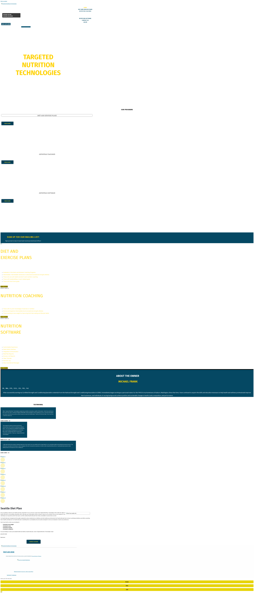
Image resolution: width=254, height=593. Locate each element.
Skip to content (4, 1)
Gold (127, 589)
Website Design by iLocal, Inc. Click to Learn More (23, 571)
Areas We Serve (35, 556)
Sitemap (39, 556)
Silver (127, 585)
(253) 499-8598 (8, 552)
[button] (6, 24)
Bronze (127, 581)
